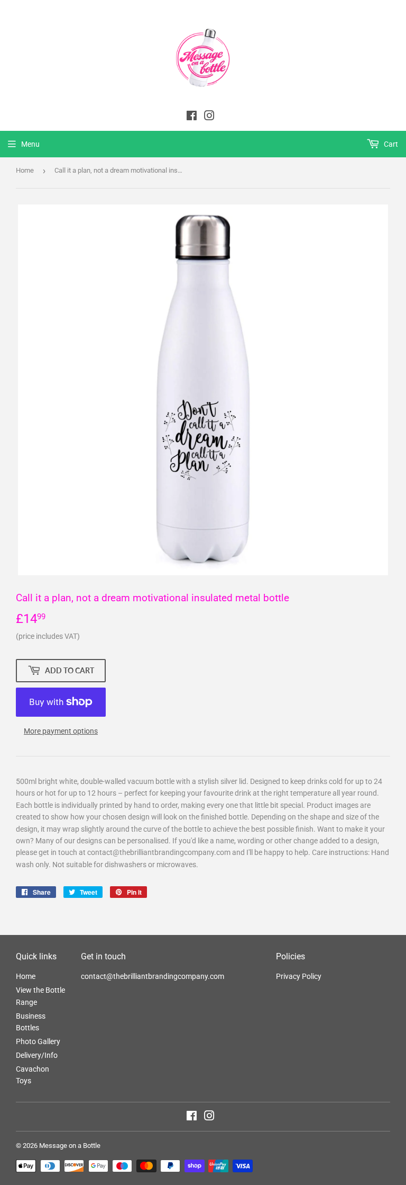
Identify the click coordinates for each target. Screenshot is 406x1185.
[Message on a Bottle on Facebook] (191, 1117)
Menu (30, 144)
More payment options (61, 731)
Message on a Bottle (69, 1146)
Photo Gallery (38, 1041)
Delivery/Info (37, 1055)
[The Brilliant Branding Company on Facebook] (191, 117)
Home (25, 170)
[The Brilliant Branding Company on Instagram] (209, 117)
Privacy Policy (298, 976)
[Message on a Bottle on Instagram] (209, 1117)
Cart (390, 144)
